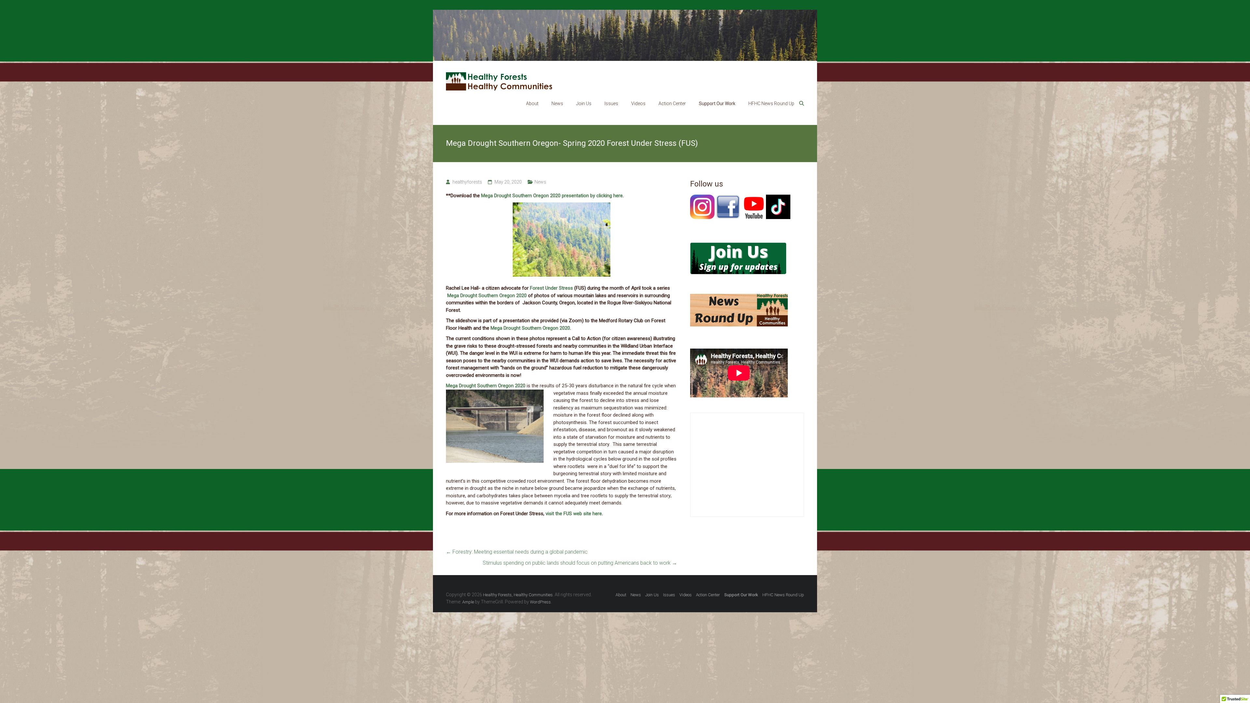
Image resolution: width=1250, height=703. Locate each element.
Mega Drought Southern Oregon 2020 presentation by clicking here (552, 196)
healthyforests (467, 182)
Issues (611, 103)
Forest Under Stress (551, 288)
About (532, 103)
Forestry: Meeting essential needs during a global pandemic (517, 552)
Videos (638, 103)
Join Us (583, 103)
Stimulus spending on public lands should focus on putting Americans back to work (580, 563)
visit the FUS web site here (574, 514)
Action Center (672, 103)
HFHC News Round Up (771, 103)
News (557, 103)
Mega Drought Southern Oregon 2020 (487, 295)
